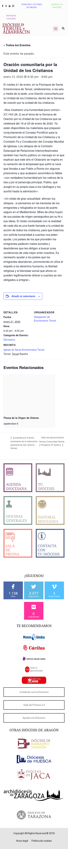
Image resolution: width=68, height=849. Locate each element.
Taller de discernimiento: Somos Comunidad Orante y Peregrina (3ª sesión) (52, 441)
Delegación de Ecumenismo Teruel (45, 318)
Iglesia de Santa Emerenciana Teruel (23, 349)
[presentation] (29, 394)
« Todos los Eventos (17, 45)
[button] (55, 29)
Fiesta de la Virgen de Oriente (21, 418)
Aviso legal (22, 840)
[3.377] (33, 586)
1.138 (13, 593)
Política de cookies (42, 840)
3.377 (33, 593)
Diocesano (9, 339)
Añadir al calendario (23, 296)
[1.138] (13, 586)
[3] (54, 586)
